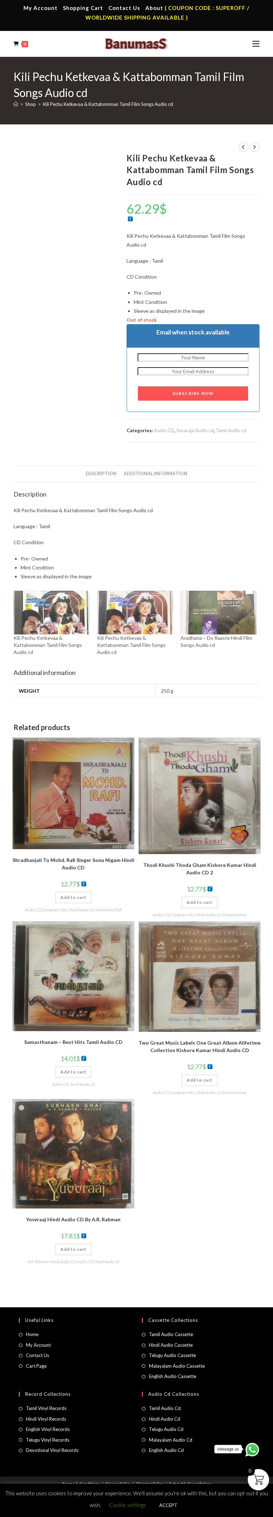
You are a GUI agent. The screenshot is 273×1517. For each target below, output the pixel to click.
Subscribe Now (193, 393)
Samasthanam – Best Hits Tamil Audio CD (73, 1042)
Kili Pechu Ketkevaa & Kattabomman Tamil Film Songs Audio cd (108, 104)
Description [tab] (101, 473)
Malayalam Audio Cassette (177, 1366)
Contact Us (124, 8)
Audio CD (164, 430)
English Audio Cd (166, 1450)
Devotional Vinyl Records (52, 1450)
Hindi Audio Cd (164, 1419)
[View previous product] (243, 147)
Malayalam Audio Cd (170, 1440)
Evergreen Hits (55, 909)
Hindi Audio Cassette (171, 1345)
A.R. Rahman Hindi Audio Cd (51, 1261)
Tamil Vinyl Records (46, 1408)
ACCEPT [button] (168, 1505)
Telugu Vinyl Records (47, 1440)
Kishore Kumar (234, 914)
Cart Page (36, 1366)
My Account (40, 8)
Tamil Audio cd (231, 430)
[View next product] (254, 147)
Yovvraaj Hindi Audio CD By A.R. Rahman (73, 1219)
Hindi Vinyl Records (46, 1419)
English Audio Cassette (172, 1376)
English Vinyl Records (48, 1429)
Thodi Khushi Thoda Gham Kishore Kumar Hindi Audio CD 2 (199, 868)
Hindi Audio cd (80, 909)
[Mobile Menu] (255, 44)
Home (32, 1334)
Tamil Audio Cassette (171, 1334)
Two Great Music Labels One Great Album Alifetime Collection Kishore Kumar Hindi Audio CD (200, 1046)
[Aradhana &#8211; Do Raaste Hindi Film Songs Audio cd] (219, 612)
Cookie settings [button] (127, 1505)
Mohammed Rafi (108, 909)
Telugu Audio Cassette (172, 1355)
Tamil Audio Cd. (165, 1408)
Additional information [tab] (155, 473)
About (154, 8)
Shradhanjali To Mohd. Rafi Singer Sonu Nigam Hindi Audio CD (73, 863)
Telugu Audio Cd (166, 1429)
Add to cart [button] (73, 897)
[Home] (16, 104)
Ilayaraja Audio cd (195, 430)
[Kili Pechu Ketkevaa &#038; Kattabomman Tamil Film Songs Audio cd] (52, 612)
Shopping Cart (83, 8)
